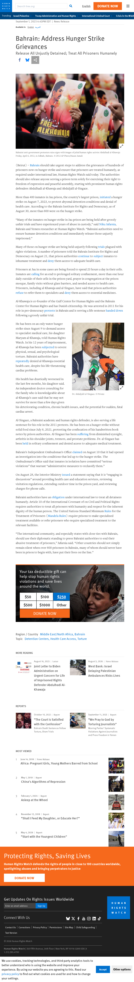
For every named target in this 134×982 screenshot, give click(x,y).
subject (98, 256)
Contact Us (10, 927)
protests (49, 310)
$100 (45, 596)
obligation (58, 497)
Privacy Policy (40, 927)
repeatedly (22, 361)
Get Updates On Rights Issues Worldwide (39, 899)
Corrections (24, 927)
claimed (77, 452)
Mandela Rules (57, 516)
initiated (105, 197)
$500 (28, 605)
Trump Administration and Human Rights (55, 15)
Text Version (11, 932)
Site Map (69, 927)
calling (35, 274)
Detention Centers (37, 638)
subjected (48, 347)
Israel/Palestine (21, 15)
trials (101, 247)
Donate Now (107, 5)
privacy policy (10, 974)
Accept (103, 969)
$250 (61, 596)
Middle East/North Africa (56, 634)
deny (51, 261)
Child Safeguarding (85, 927)
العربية (38, 27)
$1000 (44, 605)
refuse (20, 293)
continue (84, 256)
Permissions (56, 927)
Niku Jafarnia (107, 224)
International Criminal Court (96, 15)
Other (62, 605)
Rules (107, 511)
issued (66, 474)
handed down (114, 310)
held (25, 443)
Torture (82, 638)
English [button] (86, 6)
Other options (122, 969)
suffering (83, 434)
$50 (28, 596)
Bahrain (35, 165)
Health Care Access (63, 638)
